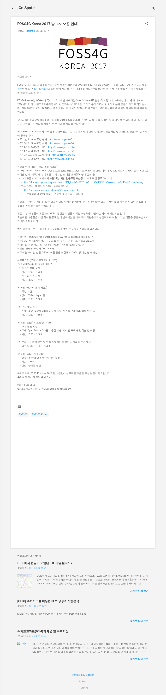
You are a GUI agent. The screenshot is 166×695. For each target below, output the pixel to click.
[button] (147, 23)
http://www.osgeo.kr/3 (60, 139)
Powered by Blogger (83, 674)
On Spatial (27, 8)
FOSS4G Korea (39, 414)
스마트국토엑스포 (43, 88)
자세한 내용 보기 (139, 590)
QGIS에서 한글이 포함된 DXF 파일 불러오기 (45, 563)
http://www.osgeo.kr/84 (61, 143)
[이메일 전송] (19, 407)
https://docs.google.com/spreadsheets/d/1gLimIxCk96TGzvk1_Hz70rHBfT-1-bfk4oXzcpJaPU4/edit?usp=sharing (83, 182)
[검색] (153, 9)
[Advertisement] (83, 518)
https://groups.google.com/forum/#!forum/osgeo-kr (51, 190)
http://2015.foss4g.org (64, 155)
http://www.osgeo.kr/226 (61, 158)
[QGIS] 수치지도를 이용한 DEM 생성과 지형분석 (48, 601)
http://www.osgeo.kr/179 (61, 151)
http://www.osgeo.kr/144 (61, 147)
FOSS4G (23, 414)
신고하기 (83, 687)
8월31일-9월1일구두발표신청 (66, 178)
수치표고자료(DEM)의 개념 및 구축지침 (42, 631)
